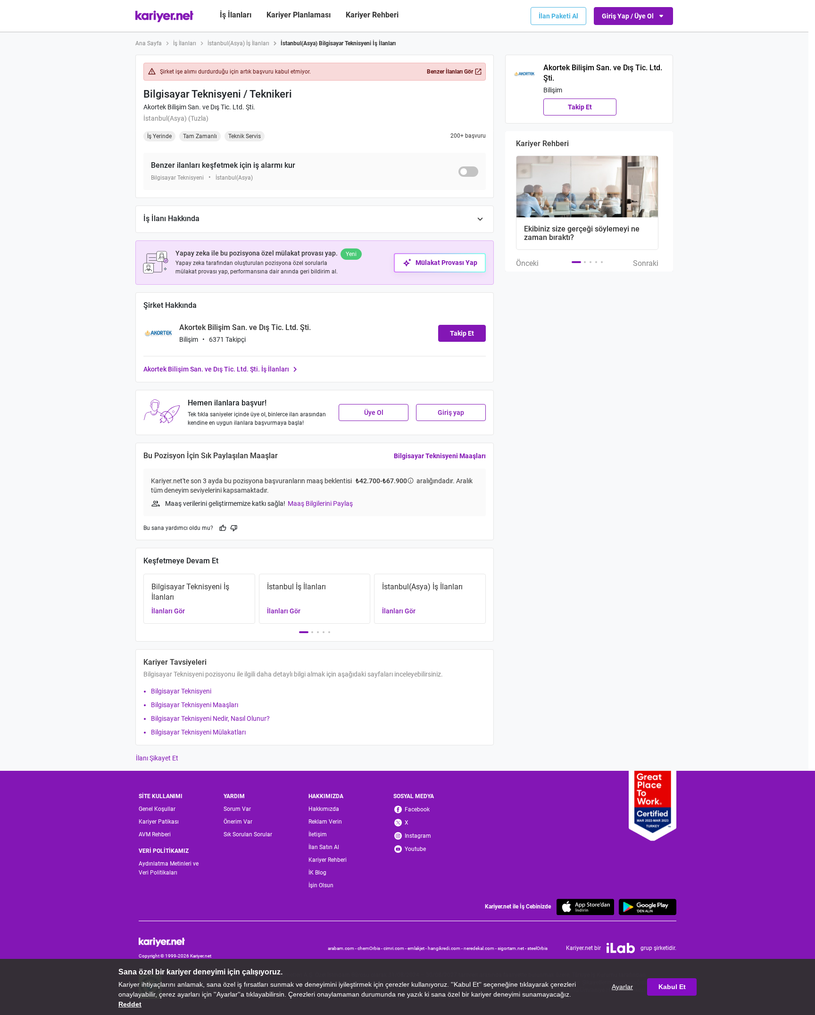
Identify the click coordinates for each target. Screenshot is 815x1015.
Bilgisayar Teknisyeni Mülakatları (198, 732)
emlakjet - (418, 948)
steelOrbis (537, 948)
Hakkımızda (323, 809)
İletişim (317, 834)
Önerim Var (238, 821)
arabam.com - (343, 948)
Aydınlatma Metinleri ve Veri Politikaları (169, 868)
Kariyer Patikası (159, 821)
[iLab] (621, 948)
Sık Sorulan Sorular (248, 834)
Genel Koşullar (157, 809)
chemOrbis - (370, 948)
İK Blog (317, 872)
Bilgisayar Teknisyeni (181, 691)
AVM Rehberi (155, 834)
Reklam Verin (325, 821)
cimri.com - (395, 948)
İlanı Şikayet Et (157, 758)
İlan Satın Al (323, 847)
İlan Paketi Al (558, 16)
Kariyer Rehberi (327, 860)
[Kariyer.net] (175, 941)
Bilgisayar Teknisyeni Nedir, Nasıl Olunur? (210, 718)
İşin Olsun (320, 885)
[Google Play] (647, 907)
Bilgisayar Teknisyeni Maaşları (440, 456)
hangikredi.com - (446, 948)
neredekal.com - (481, 948)
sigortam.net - (512, 948)
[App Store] (585, 907)
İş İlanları (235, 14)
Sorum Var (237, 809)
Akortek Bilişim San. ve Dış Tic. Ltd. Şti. (199, 107)
